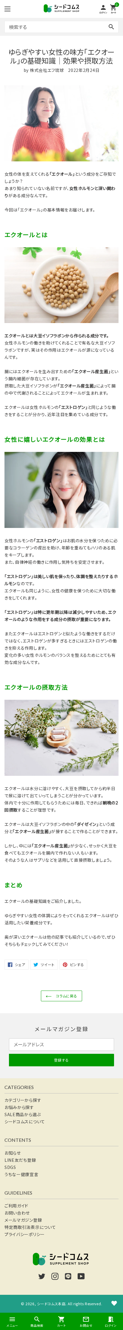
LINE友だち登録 (20, 1160)
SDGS (10, 1167)
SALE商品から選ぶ (22, 1114)
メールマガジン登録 (23, 1220)
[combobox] (61, 27)
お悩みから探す (19, 1107)
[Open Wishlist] (114, 1303)
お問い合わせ (17, 1213)
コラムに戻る (66, 995)
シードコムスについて (24, 1121)
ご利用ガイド (16, 1206)
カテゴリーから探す (22, 1100)
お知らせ (12, 1153)
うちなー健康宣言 (21, 1174)
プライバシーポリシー (24, 1234)
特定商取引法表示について (30, 1227)
